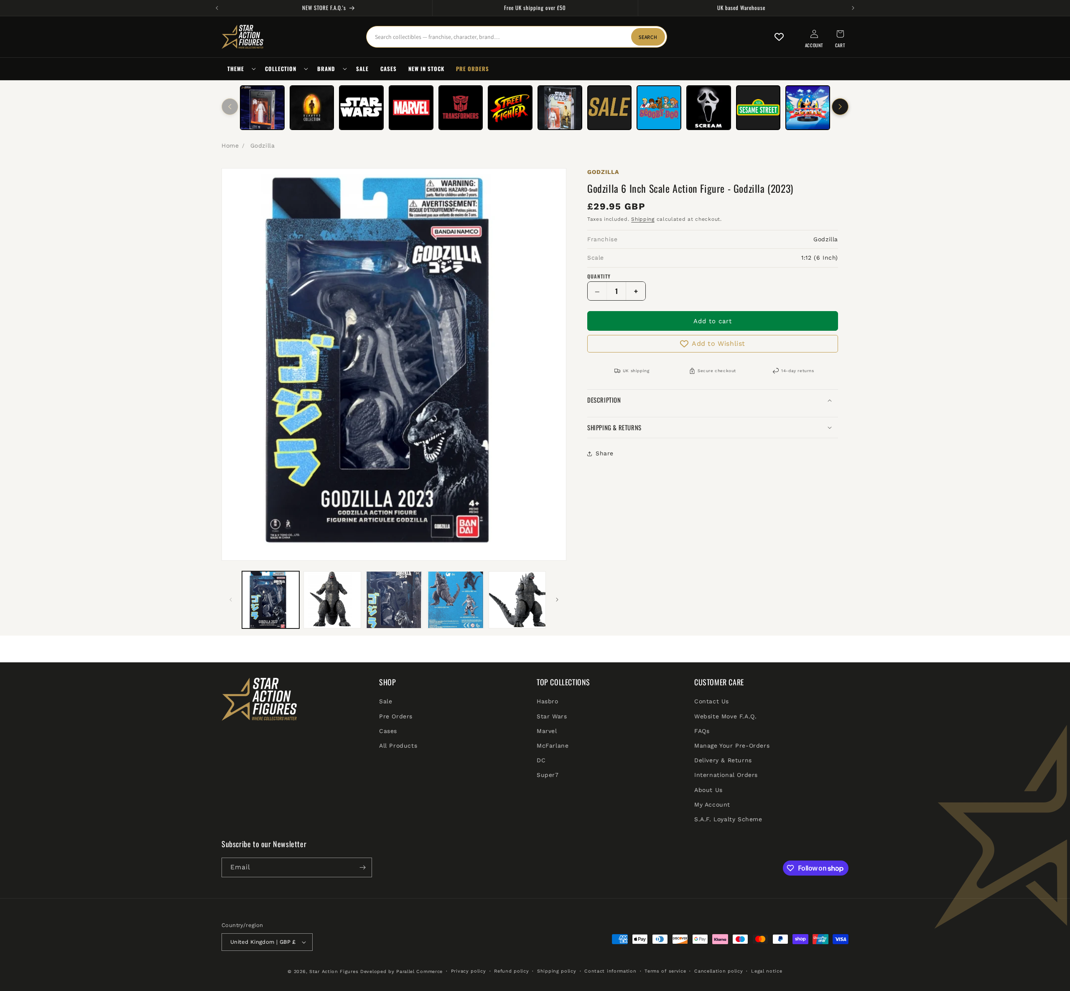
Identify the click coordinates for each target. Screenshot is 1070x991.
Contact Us (711, 701)
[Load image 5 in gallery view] (517, 599)
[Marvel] (411, 107)
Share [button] (605, 453)
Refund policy (511, 971)
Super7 (548, 775)
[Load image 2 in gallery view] (332, 599)
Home (230, 145)
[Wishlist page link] (779, 36)
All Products (398, 745)
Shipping (643, 219)
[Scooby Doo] (659, 107)
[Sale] (609, 107)
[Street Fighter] (510, 107)
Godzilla (262, 145)
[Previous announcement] (217, 8)
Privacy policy (468, 971)
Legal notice (766, 971)
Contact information (610, 971)
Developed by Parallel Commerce (401, 971)
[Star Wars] (361, 107)
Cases (388, 731)
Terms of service (665, 971)
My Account (712, 804)
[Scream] (708, 107)
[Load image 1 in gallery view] (270, 599)
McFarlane (552, 745)
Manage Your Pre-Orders (731, 745)
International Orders (726, 775)
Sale (385, 701)
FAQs (701, 731)
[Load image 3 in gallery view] (394, 599)
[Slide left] (230, 106)
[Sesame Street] (758, 107)
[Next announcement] (853, 8)
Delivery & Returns (723, 760)
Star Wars (552, 716)
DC (541, 760)
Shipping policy (556, 971)
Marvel (547, 731)
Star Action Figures (333, 971)
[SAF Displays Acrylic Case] (262, 107)
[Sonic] (807, 107)
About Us (708, 790)
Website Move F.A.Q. (725, 716)
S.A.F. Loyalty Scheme (728, 819)
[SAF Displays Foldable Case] (560, 107)
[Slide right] (840, 106)
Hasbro (547, 701)
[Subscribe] (362, 867)
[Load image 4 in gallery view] (455, 599)
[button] (240, 69)
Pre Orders (396, 716)
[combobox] (516, 37)
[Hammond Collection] (312, 107)
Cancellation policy (718, 971)
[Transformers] (460, 107)
